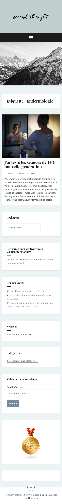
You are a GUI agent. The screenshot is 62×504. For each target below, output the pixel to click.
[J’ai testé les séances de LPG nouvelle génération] (33, 139)
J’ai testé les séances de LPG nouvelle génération (30, 164)
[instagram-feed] (16, 262)
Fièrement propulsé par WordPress (21, 494)
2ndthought (23, 173)
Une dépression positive (22, 290)
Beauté (33, 173)
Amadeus (54, 494)
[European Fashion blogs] (31, 443)
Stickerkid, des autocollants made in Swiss (32, 295)
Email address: (15, 387)
